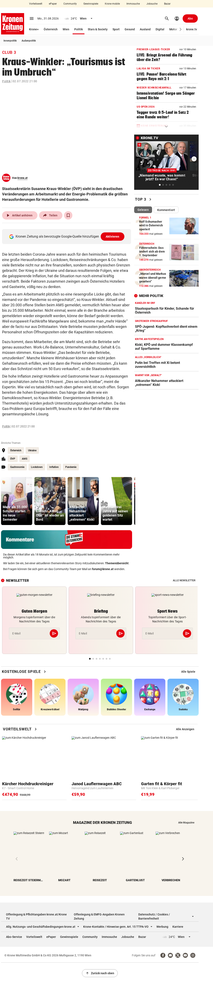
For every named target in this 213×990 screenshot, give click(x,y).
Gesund (130, 29)
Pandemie (70, 467)
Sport (116, 29)
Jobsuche (151, 3)
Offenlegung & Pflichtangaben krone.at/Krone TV (36, 916)
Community (70, 3)
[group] (16, 501)
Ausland (145, 29)
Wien (66, 29)
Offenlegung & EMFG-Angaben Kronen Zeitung (99, 916)
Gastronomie (17, 467)
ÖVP (12, 458)
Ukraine (32, 450)
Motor (173, 29)
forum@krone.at (103, 569)
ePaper (53, 3)
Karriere (177, 926)
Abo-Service (14, 936)
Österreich (51, 29)
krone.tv (191, 29)
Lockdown (37, 467)
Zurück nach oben (99, 973)
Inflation (54, 467)
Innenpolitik (10, 40)
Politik (78, 29)
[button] (181, 29)
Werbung (162, 926)
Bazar (167, 3)
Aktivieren (112, 236)
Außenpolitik (29, 40)
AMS (24, 458)
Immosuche (133, 3)
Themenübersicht (117, 563)
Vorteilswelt (35, 3)
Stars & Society (98, 29)
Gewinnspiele (90, 3)
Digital (160, 29)
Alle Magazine (186, 822)
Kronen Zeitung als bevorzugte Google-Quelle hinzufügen (67, 236)
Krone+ (34, 29)
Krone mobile (112, 3)
